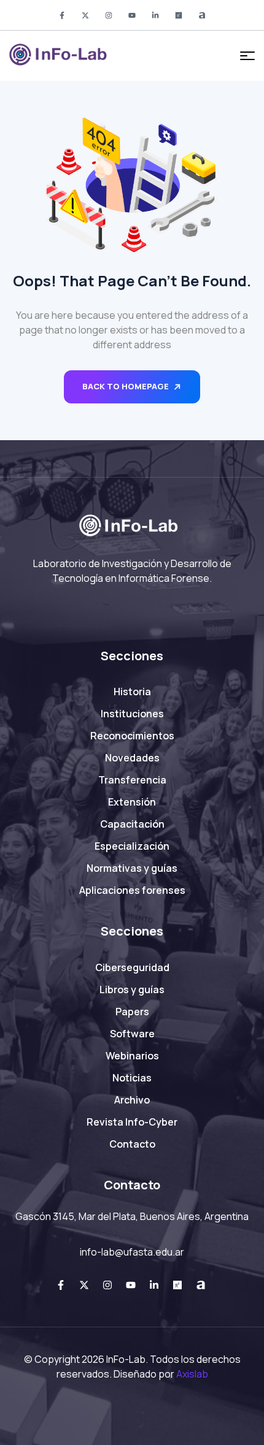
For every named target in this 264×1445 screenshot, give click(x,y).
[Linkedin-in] (155, 15)
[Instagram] (108, 15)
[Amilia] (202, 15)
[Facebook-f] (62, 15)
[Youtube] (132, 15)
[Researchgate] (178, 15)
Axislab (192, 1374)
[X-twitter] (85, 15)
